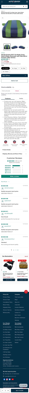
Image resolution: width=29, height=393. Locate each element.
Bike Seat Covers (19, 337)
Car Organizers (7, 337)
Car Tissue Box (6, 340)
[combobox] (14, 6)
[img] (4, 185)
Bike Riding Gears (19, 334)
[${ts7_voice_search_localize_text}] (23, 6)
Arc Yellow (5, 71)
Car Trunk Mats (7, 334)
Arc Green (5, 68)
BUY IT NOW (19, 390)
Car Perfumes (6, 357)
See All (26, 256)
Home (2, 11)
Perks (21, 98)
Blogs (16, 299)
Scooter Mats (18, 340)
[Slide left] (1, 47)
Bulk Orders (18, 315)
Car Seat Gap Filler (7, 345)
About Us (17, 302)
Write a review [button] (14, 176)
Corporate (17, 304)
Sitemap (17, 320)
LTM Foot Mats (6, 352)
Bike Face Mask (19, 332)
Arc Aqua (14, 68)
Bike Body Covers (19, 329)
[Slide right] (27, 47)
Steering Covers (7, 354)
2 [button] (13, 250)
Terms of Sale (6, 299)
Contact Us (17, 312)
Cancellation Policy (7, 302)
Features (8, 98)
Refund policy (6, 312)
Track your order (19, 297)
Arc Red (23, 68)
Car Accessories (7, 327)
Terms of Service (7, 310)
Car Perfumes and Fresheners (7, 348)
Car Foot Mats (6, 332)
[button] (2, 1)
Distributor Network (20, 310)
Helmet (16, 342)
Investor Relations (19, 307)
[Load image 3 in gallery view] (22, 47)
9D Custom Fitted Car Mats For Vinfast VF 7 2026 (8, 274)
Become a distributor (20, 317)
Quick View (9, 279)
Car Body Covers (7, 329)
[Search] (26, 6)
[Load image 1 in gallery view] (7, 47)
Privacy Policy (6, 297)
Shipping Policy (7, 307)
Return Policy (6, 304)
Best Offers (6, 75)
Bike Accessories (19, 327)
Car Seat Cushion (7, 342)
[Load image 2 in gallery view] (14, 47)
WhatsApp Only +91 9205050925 (12, 373)
